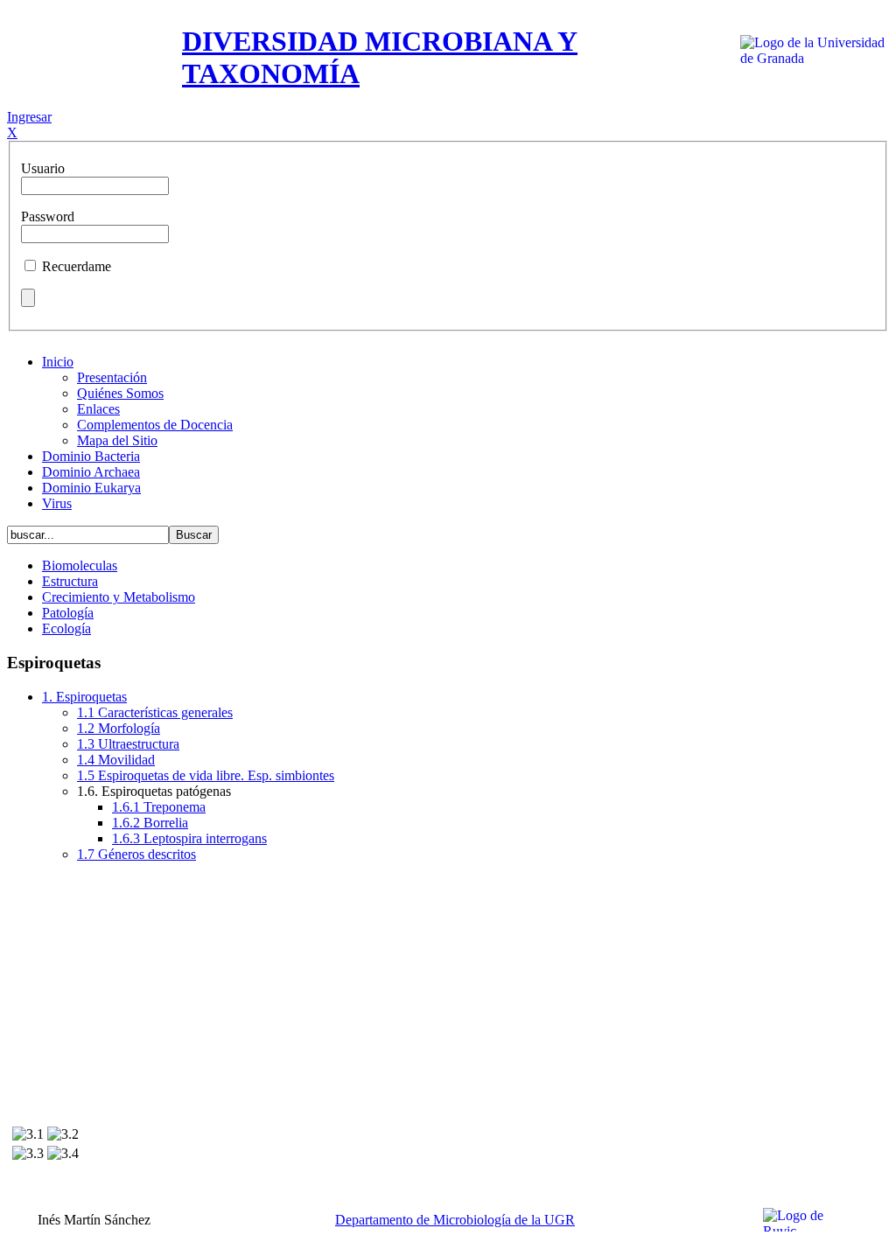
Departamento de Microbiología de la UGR (455, 1219)
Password (47, 216)
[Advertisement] (448, 998)
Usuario (43, 168)
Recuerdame (76, 266)
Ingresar (29, 116)
